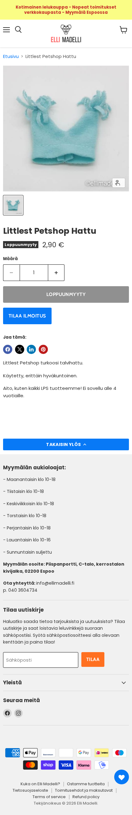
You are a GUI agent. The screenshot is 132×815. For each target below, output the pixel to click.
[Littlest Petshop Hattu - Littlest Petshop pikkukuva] (13, 205)
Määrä (10, 258)
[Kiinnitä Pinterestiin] (43, 349)
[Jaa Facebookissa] (7, 349)
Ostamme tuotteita (86, 784)
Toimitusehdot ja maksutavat (84, 790)
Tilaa (92, 659)
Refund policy (85, 797)
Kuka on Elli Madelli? (40, 784)
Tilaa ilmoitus (27, 316)
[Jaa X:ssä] (19, 349)
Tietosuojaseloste (30, 790)
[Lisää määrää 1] (56, 272)
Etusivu (11, 56)
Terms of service (49, 797)
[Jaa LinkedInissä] (31, 349)
